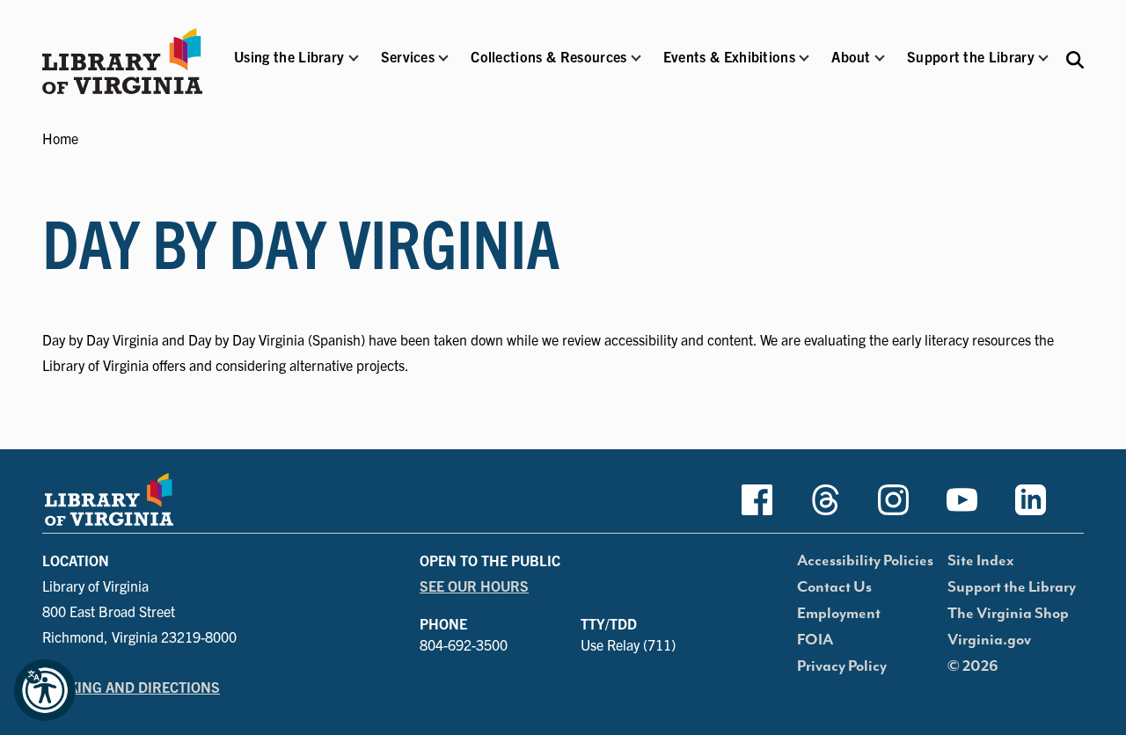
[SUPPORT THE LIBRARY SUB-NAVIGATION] (1043, 58)
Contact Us (834, 587)
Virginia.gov (989, 640)
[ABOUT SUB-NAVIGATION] (879, 58)
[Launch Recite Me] (45, 690)
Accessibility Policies (865, 561)
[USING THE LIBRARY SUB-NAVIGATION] (353, 58)
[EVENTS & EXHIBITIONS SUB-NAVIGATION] (804, 58)
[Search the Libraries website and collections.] (1075, 58)
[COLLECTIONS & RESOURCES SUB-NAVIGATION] (636, 58)
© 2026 (972, 666)
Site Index (980, 561)
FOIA (815, 640)
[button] (289, 68)
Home (60, 138)
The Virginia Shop (1008, 613)
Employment (839, 613)
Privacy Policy (842, 666)
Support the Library (1011, 587)
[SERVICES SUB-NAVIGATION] (443, 58)
